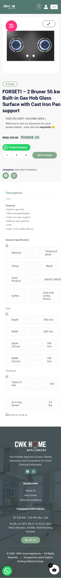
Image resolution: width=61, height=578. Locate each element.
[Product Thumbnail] (48, 23)
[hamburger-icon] (54, 7)
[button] (7, 571)
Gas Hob (19, 169)
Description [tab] (14, 193)
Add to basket (44, 155)
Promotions (31, 169)
